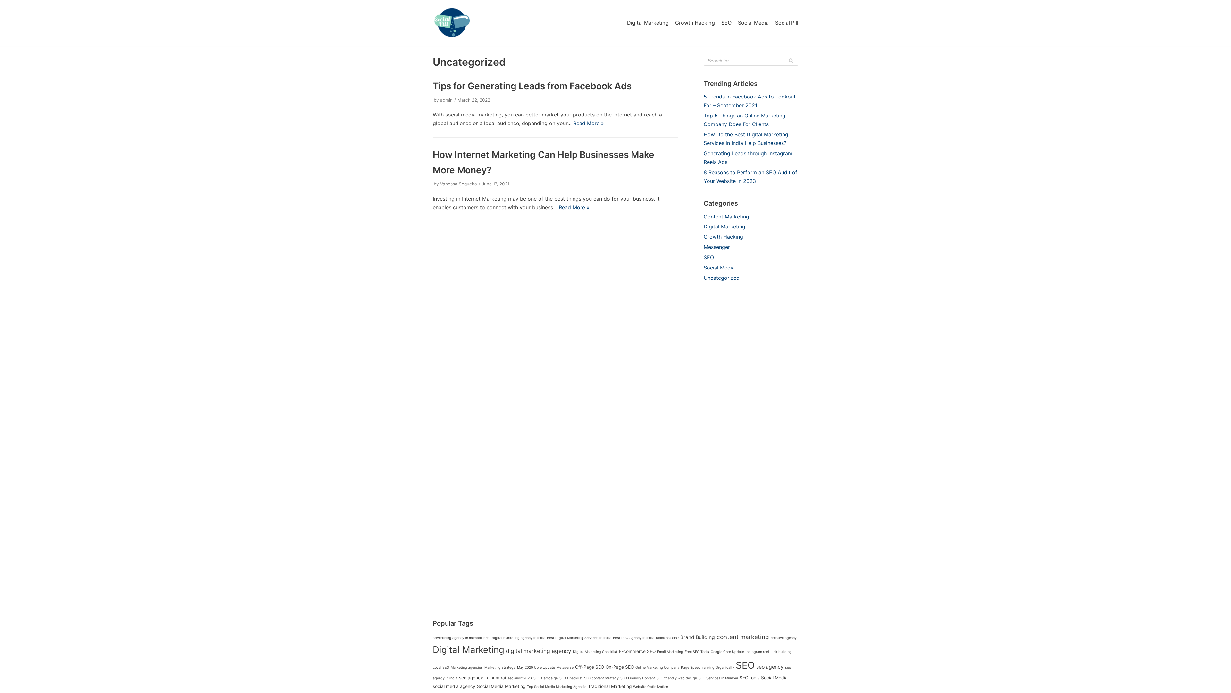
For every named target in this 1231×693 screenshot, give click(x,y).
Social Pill (786, 23)
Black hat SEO (667, 638)
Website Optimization (650, 687)
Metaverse (565, 667)
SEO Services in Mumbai (718, 678)
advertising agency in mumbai (457, 638)
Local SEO (441, 667)
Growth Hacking (695, 23)
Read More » (588, 123)
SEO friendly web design (677, 678)
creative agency (784, 638)
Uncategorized (722, 278)
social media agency (454, 686)
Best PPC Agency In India (633, 638)
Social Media (753, 23)
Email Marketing (670, 652)
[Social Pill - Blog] (452, 23)
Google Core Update (727, 652)
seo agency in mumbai (482, 677)
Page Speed (691, 667)
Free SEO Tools (697, 652)
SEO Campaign (545, 678)
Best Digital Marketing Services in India (579, 638)
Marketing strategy (499, 667)
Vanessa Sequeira (458, 183)
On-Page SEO (620, 667)
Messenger (717, 247)
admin (446, 100)
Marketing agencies (467, 667)
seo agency (769, 667)
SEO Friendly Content (637, 678)
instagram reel (757, 652)
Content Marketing (726, 216)
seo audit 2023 (519, 678)
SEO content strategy (601, 678)
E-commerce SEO (637, 651)
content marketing (742, 637)
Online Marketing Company (657, 667)
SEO (726, 23)
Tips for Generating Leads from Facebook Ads (532, 86)
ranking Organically (718, 667)
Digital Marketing (648, 23)
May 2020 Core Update (536, 667)
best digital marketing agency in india (514, 638)
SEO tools (749, 677)
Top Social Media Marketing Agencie (556, 687)
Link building (781, 652)
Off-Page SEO (589, 667)
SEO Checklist (570, 678)
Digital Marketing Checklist (595, 652)
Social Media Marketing (501, 686)
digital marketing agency (538, 650)
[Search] (791, 61)
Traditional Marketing (610, 686)
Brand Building (697, 637)
